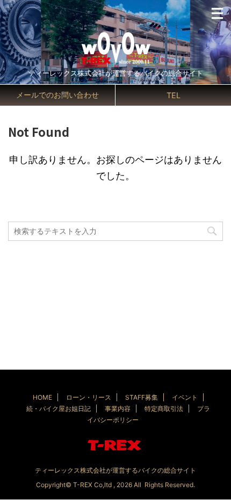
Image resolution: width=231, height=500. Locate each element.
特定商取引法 (164, 409)
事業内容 (118, 409)
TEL (174, 95)
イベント (185, 397)
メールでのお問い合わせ (57, 94)
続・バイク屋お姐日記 (58, 409)
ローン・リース (88, 397)
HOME (42, 397)
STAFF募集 (141, 397)
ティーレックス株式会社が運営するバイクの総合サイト (115, 470)
